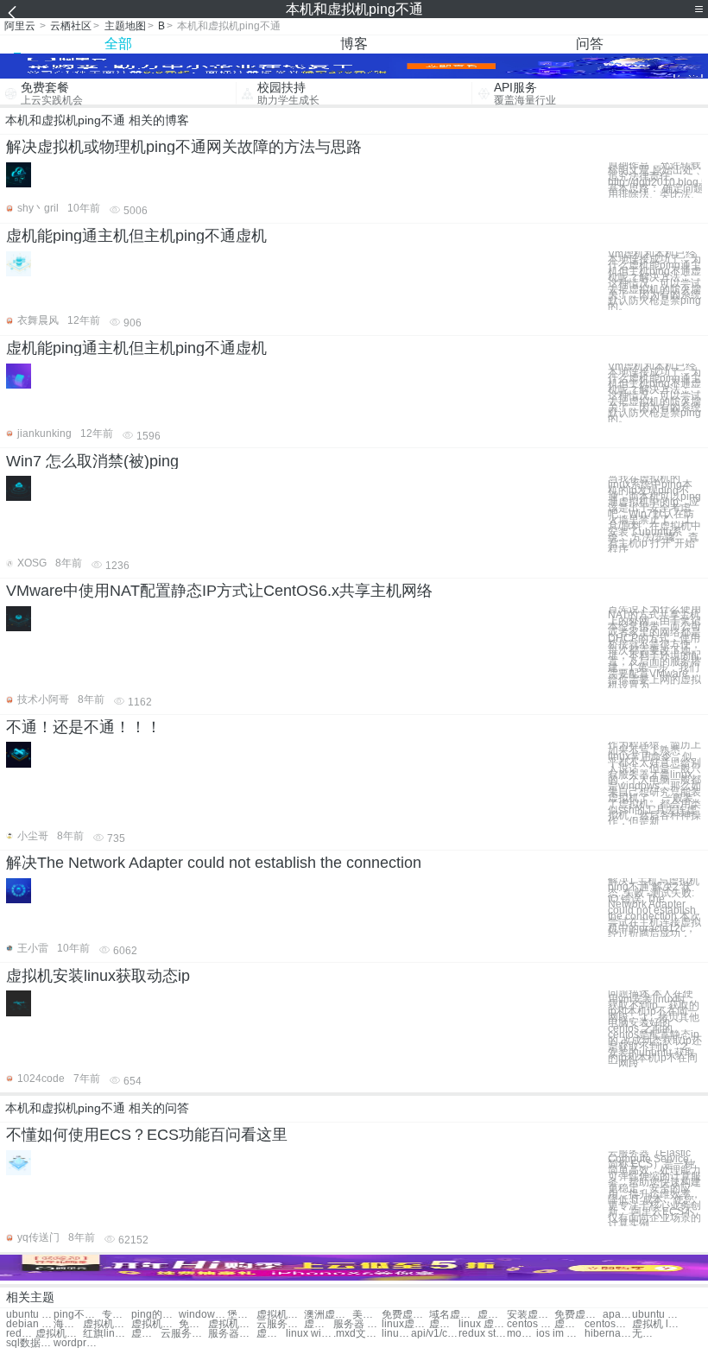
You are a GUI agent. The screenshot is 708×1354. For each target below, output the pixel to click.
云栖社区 (71, 26)
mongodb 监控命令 (521, 1333)
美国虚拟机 (367, 1314)
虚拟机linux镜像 (443, 1324)
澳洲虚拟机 (327, 1314)
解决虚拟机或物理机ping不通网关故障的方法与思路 (184, 146)
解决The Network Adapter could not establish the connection (213, 862)
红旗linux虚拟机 (106, 1333)
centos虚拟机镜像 (608, 1324)
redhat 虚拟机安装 (20, 1333)
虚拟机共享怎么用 (59, 1333)
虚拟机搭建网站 (106, 1324)
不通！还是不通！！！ (83, 727)
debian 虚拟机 (30, 1324)
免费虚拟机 (405, 1314)
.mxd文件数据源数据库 (357, 1333)
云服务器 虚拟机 (280, 1324)
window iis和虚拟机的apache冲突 (202, 1314)
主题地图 (125, 26)
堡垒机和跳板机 (241, 1314)
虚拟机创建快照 (232, 1324)
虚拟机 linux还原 (656, 1324)
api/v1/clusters (434, 1333)
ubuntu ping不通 (30, 1314)
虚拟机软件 (280, 1314)
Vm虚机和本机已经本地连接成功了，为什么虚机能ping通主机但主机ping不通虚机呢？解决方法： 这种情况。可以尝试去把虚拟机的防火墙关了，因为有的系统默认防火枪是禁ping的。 (654, 280)
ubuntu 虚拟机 (656, 1314)
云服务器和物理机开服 (184, 1333)
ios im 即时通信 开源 (560, 1333)
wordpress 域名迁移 (77, 1343)
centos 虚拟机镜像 (530, 1324)
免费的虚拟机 (193, 1324)
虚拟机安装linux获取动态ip (98, 975)
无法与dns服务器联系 (646, 1333)
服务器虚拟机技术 (232, 1333)
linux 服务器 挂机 (396, 1333)
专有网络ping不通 (116, 1314)
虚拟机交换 (492, 1314)
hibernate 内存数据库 (608, 1333)
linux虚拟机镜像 (405, 1324)
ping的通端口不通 (155, 1314)
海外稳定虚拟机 (68, 1324)
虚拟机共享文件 (155, 1324)
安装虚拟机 (530, 1314)
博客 (354, 43)
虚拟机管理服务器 (271, 1333)
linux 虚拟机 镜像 (482, 1324)
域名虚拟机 (453, 1314)
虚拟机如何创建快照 (146, 1333)
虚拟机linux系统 (318, 1324)
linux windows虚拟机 (309, 1333)
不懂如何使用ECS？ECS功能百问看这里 (147, 1134)
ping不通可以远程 (77, 1314)
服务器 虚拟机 (357, 1324)
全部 (118, 43)
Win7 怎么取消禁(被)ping (92, 461)
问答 (590, 43)
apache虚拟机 (617, 1314)
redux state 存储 (482, 1333)
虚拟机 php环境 (569, 1324)
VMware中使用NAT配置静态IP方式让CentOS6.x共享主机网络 (219, 590)
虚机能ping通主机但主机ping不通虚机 (136, 235)
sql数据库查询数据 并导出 (30, 1343)
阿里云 (19, 26)
